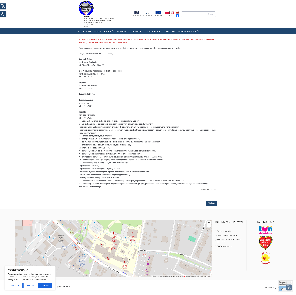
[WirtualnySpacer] (137, 12)
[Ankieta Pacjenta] (147, 12)
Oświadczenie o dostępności (227, 235)
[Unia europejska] (158, 12)
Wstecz (211, 203)
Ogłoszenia (121, 31)
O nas (96, 31)
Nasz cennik (170, 31)
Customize (15, 285)
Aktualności (109, 31)
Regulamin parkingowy (224, 246)
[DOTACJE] (169, 12)
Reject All (30, 285)
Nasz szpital (137, 31)
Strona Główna (84, 31)
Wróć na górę (273, 287)
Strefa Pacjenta (154, 31)
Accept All (45, 285)
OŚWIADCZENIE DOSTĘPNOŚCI (188, 31)
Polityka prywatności (224, 231)
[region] (30, 278)
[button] (3, 14)
